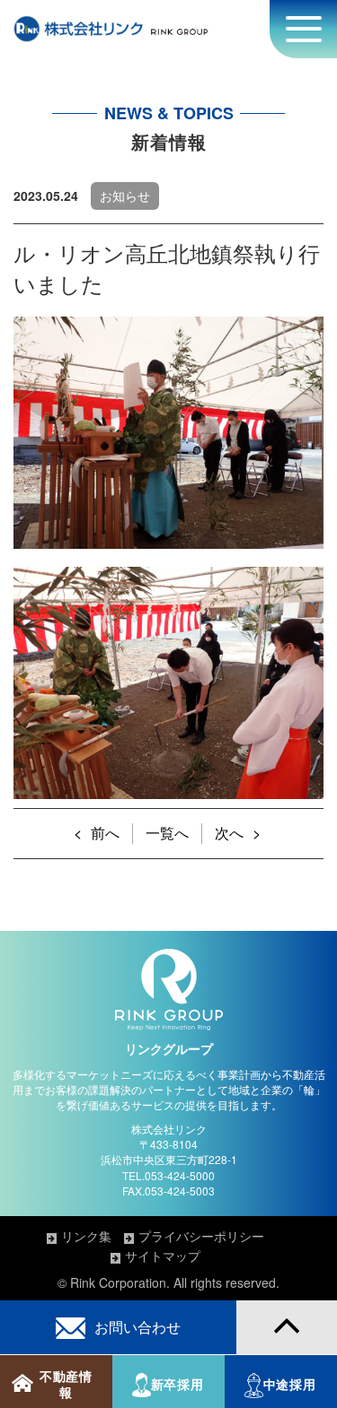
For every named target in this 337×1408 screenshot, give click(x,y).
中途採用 (289, 1385)
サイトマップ (162, 1256)
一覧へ (167, 832)
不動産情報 (66, 1384)
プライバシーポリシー (201, 1236)
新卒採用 (177, 1385)
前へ (105, 832)
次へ (229, 832)
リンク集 (86, 1236)
